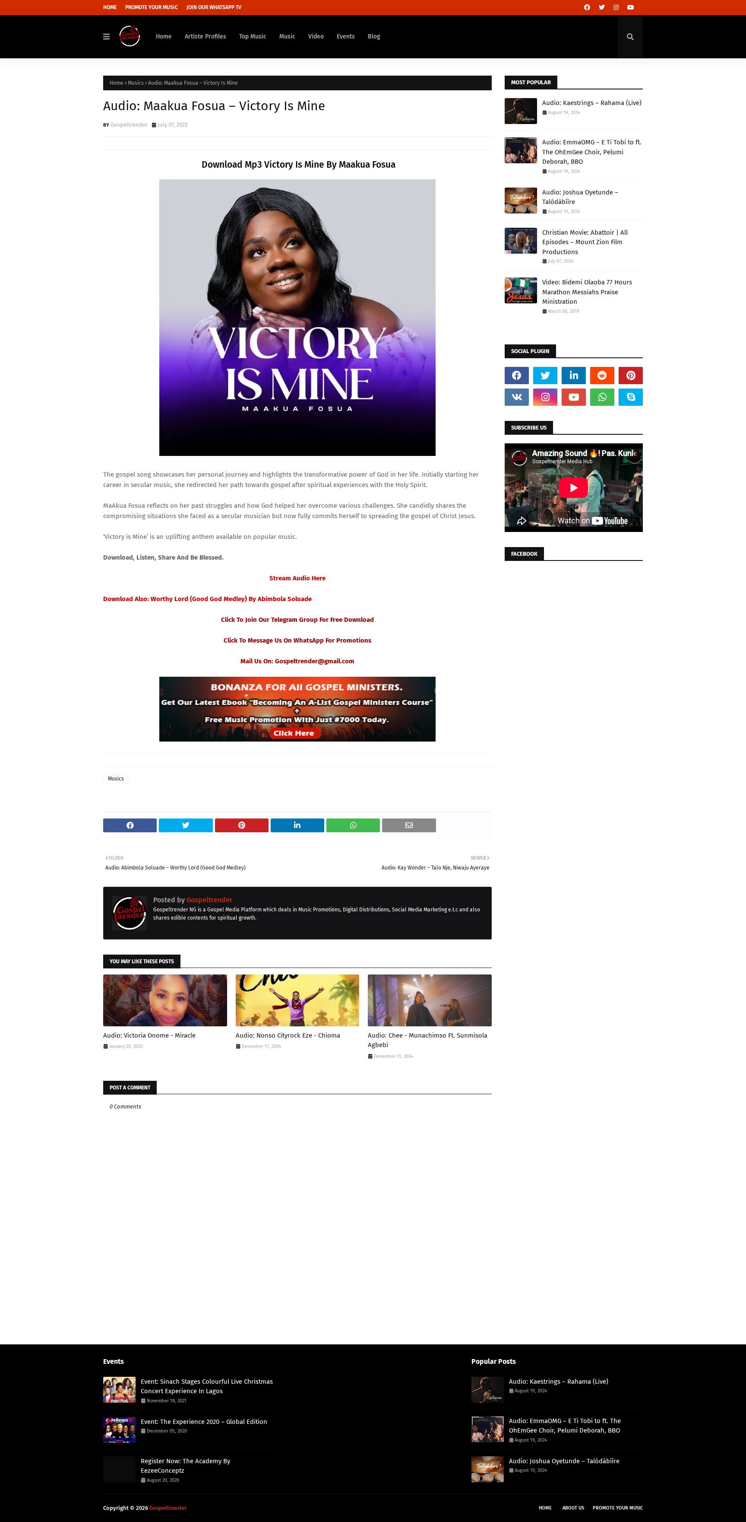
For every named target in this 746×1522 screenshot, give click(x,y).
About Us (573, 1508)
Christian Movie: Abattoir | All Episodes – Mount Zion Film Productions (585, 242)
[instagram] (616, 7)
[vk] (517, 397)
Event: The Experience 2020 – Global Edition (204, 1422)
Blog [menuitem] (374, 36)
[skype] (631, 397)
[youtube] (630, 7)
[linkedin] (574, 375)
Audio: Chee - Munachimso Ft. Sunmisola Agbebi (427, 1040)
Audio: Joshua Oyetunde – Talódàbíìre (580, 197)
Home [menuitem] (164, 36)
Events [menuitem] (346, 36)
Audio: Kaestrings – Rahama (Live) (592, 103)
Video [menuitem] (316, 36)
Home (110, 7)
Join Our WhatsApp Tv (213, 7)
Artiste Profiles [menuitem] (205, 36)
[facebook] (587, 7)
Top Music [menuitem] (252, 36)
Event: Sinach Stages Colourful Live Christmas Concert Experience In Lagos (207, 1386)
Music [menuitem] (287, 36)
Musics (136, 83)
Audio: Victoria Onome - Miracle (149, 1035)
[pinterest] (631, 375)
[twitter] (602, 7)
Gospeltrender (129, 124)
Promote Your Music (151, 7)
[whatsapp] (602, 397)
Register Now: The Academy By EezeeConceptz (185, 1466)
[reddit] (602, 375)
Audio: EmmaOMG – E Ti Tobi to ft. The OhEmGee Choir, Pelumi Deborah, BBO (592, 152)
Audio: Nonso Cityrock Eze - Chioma (288, 1035)
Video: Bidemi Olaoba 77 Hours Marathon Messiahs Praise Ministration (587, 292)
